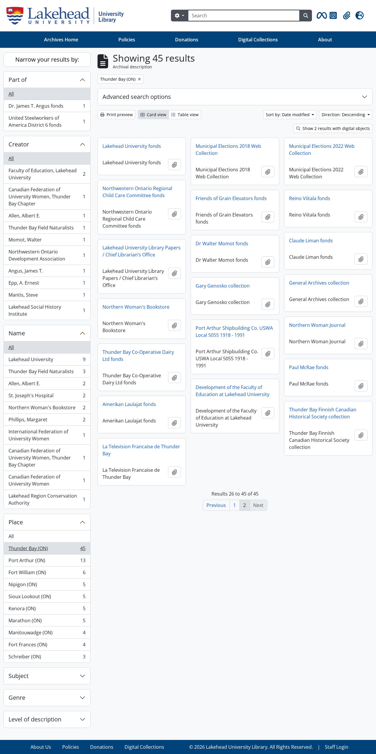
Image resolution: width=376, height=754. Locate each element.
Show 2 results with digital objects (335, 128)
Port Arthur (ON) (46, 562)
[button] (320, 15)
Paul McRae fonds (308, 367)
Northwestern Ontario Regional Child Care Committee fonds (137, 192)
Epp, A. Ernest (46, 284)
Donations (186, 39)
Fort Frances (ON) (46, 646)
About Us (41, 747)
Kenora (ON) (46, 610)
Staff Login (336, 747)
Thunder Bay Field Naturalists (46, 229)
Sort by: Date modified (288, 114)
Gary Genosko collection (223, 286)
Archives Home (61, 39)
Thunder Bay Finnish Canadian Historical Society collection (322, 413)
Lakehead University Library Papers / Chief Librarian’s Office (142, 251)
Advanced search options (137, 97)
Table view (188, 114)
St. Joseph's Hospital (46, 397)
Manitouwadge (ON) (46, 634)
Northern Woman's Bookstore (46, 409)
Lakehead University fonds (132, 146)
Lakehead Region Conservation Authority (46, 499)
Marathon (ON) (46, 622)
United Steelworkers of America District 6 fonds (46, 121)
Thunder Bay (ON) (46, 549)
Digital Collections (258, 39)
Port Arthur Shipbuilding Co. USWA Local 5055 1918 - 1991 (234, 331)
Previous (216, 505)
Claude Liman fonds (311, 240)
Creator (19, 144)
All (11, 94)
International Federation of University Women (46, 435)
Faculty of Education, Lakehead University (46, 174)
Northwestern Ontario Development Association (46, 255)
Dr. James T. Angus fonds (46, 107)
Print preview (119, 114)
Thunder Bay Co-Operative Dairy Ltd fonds (138, 355)
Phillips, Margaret (46, 421)
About (325, 39)
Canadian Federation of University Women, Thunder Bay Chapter (46, 196)
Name (17, 333)
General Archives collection (319, 283)
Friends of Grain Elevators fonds (231, 198)
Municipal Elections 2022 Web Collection (322, 149)
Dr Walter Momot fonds (222, 243)
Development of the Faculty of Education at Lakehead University (232, 391)
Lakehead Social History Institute (46, 310)
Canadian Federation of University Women (46, 480)
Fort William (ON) (46, 574)
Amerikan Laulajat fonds (129, 404)
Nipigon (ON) (46, 586)
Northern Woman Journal (317, 325)
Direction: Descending (344, 114)
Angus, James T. (46, 272)
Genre (17, 697)
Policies (126, 39)
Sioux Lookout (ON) (46, 598)
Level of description (35, 719)
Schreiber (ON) (46, 657)
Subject (18, 676)
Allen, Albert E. (46, 217)
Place (16, 522)
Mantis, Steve (46, 296)
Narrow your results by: (47, 59)
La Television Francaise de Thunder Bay (141, 450)
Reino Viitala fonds (309, 198)
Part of (18, 80)
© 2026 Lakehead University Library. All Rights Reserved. (251, 747)
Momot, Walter (46, 241)
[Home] (67, 15)
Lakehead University (46, 361)
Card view (156, 114)
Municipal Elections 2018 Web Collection (228, 149)
